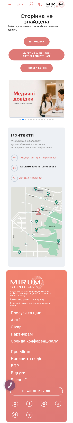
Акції (15, 320)
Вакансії (18, 379)
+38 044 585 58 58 (30, 178)
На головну (36, 41)
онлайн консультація (36, 391)
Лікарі (17, 327)
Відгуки (18, 373)
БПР (15, 365)
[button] (20, 119)
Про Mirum (21, 351)
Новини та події (26, 358)
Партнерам (22, 334)
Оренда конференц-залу (34, 341)
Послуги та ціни (36, 68)
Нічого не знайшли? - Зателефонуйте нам (36, 55)
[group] (36, 98)
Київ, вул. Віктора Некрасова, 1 (37, 158)
